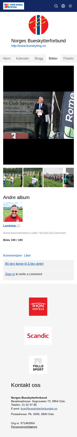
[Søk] (56, 5)
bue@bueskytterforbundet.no (39, 408)
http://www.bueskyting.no (28, 45)
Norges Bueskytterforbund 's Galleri (20, 232)
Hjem (6, 58)
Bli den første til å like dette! (24, 263)
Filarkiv (68, 58)
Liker (27, 255)
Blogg (39, 58)
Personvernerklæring (24, 426)
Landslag (11, 225)
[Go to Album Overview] (13, 211)
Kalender (22, 58)
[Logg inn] (63, 5)
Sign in (10, 274)
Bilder (53, 58)
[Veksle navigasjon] (70, 5)
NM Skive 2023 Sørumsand (52, 232)
